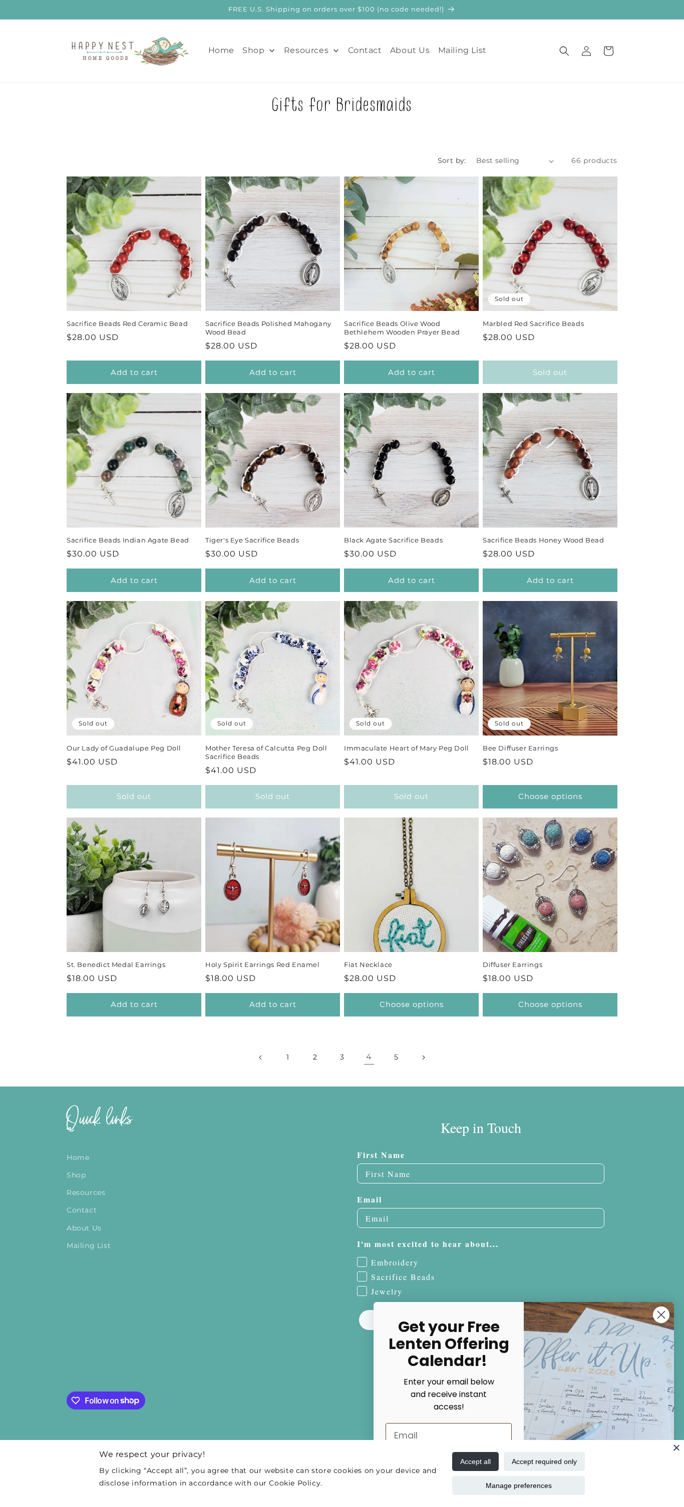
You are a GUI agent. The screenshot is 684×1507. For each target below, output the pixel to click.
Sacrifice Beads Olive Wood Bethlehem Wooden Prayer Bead (402, 328)
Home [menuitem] (221, 50)
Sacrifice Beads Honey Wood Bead (543, 540)
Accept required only (544, 1462)
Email (369, 1200)
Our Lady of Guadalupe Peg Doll (124, 748)
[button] (564, 51)
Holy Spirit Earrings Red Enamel (262, 964)
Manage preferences (519, 1486)
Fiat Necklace (368, 964)
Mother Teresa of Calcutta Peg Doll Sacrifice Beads (266, 752)
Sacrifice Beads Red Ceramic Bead (127, 324)
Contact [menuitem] (365, 50)
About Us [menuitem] (410, 50)
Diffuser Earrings (512, 964)
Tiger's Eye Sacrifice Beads (252, 540)
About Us (84, 1228)
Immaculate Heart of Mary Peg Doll (406, 748)
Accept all (475, 1462)
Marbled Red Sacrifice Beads (533, 324)
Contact (82, 1210)
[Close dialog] (661, 1315)
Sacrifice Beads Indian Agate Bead (128, 540)
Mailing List (89, 1245)
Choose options (550, 796)
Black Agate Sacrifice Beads (393, 540)
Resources (86, 1192)
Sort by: (452, 160)
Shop (76, 1175)
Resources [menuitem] (306, 50)
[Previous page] (261, 1057)
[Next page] (423, 1057)
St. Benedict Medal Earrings (116, 964)
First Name (381, 1155)
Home (78, 1157)
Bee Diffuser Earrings (520, 748)
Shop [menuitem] (253, 50)
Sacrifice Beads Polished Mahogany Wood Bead (268, 328)
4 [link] (369, 1057)
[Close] (676, 1447)
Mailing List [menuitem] (462, 50)
